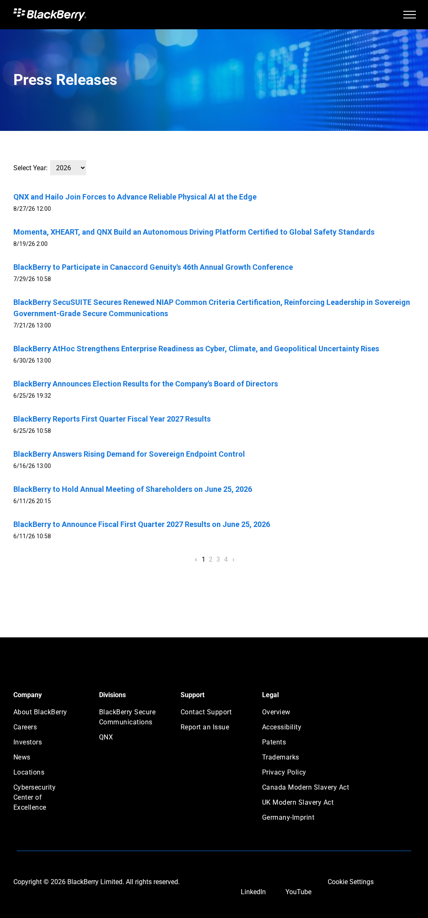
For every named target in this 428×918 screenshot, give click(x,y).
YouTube (298, 892)
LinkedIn (253, 892)
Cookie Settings (351, 882)
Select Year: (30, 168)
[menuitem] (43, 714)
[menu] (409, 15)
